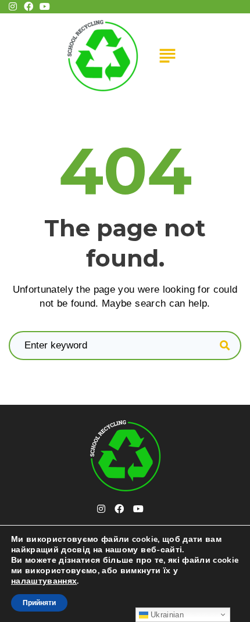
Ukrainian (166, 614)
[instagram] (101, 508)
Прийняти (39, 602)
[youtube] (138, 508)
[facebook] (119, 508)
